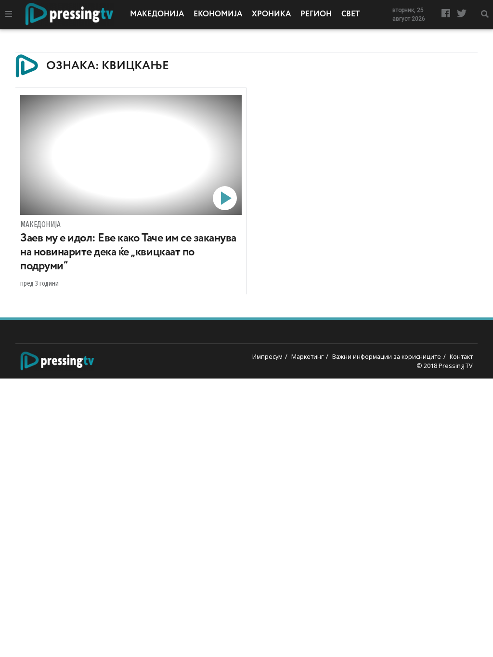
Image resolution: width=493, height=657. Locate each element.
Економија (218, 14)
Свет (350, 14)
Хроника (271, 14)
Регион (316, 14)
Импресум (267, 356)
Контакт (461, 356)
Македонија (157, 14)
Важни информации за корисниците (386, 356)
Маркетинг (307, 356)
